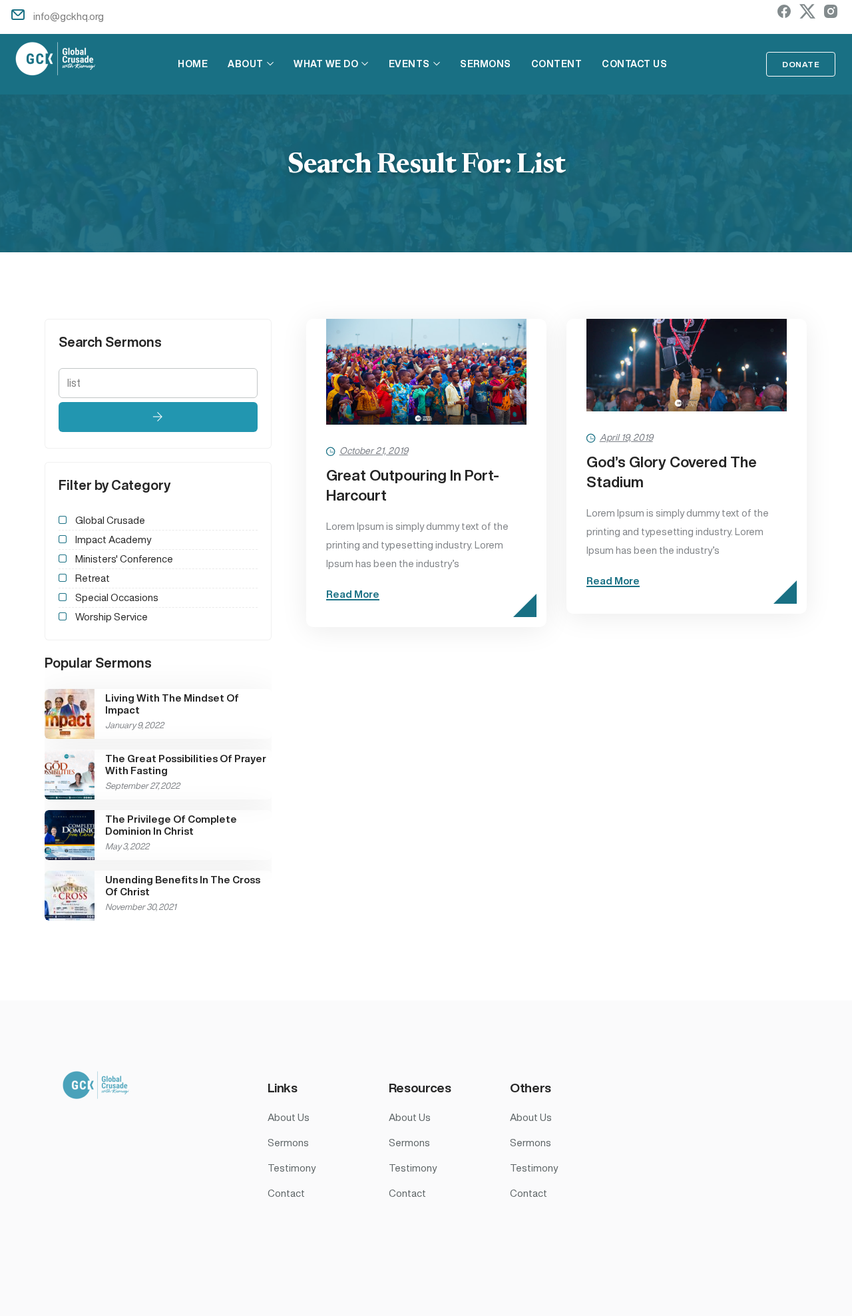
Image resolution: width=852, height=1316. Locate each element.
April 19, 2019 (626, 437)
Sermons (485, 64)
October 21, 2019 (373, 450)
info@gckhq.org (68, 16)
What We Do (326, 64)
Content (556, 64)
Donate (800, 64)
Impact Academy (113, 540)
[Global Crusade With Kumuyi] (56, 60)
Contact (286, 1193)
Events (409, 64)
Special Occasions (116, 597)
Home (193, 64)
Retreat (92, 578)
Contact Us (634, 64)
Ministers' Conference (124, 559)
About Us (289, 1117)
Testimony (292, 1168)
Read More (352, 594)
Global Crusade (110, 520)
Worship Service (111, 617)
